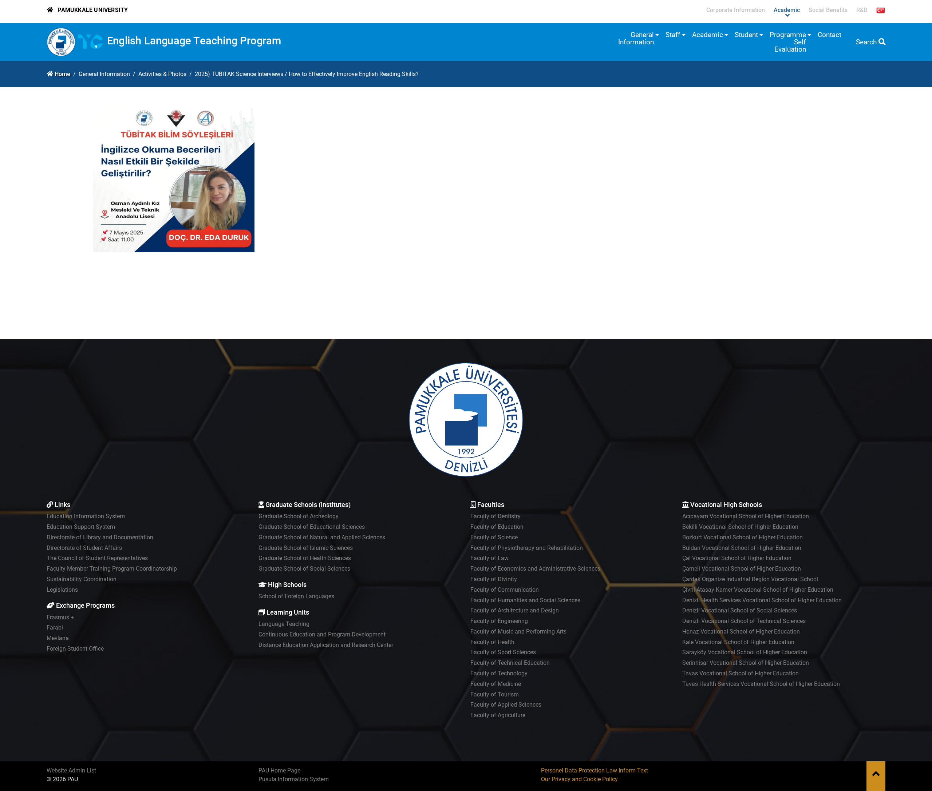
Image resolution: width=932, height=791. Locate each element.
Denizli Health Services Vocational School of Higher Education (762, 600)
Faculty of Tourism (494, 694)
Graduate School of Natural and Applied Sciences (321, 537)
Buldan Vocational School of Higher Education (741, 547)
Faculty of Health (492, 642)
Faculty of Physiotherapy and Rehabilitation (526, 547)
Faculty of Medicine (495, 683)
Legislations (62, 589)
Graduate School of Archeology (298, 516)
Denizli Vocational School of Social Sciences (739, 610)
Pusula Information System (293, 779)
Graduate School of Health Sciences (304, 558)
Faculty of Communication (504, 589)
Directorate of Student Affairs (84, 547)
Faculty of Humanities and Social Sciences (525, 600)
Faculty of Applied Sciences (505, 704)
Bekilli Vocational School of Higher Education (740, 526)
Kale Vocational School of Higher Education (738, 642)
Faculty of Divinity (493, 579)
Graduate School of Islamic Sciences (305, 547)
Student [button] (746, 35)
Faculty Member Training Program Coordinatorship (112, 568)
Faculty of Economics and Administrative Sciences (535, 568)
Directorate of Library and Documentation (100, 537)
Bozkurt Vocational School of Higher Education (742, 537)
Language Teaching (283, 623)
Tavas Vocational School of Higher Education (740, 673)
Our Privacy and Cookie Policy (579, 779)
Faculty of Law (489, 558)
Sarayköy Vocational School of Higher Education (744, 652)
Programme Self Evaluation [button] (788, 42)
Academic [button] (707, 35)
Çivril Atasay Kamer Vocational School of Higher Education (757, 589)
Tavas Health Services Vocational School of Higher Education (761, 683)
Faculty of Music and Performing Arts (518, 631)
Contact (829, 35)
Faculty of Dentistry (495, 516)
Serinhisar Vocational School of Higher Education (745, 662)
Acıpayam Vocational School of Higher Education (745, 516)
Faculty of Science (494, 537)
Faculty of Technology (499, 673)
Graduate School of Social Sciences (304, 568)
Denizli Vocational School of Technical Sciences (744, 621)
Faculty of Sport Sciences (503, 652)
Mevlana (58, 638)
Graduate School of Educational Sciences (311, 526)
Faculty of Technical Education (510, 662)
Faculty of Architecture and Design (514, 610)
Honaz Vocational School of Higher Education (741, 631)
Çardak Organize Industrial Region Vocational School (750, 579)
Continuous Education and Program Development (322, 634)
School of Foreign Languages (296, 596)
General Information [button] (636, 38)
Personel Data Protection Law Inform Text (594, 770)
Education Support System (81, 526)
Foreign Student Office (75, 648)
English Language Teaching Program (194, 41)
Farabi (55, 627)
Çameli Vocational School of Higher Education (741, 568)
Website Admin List (71, 770)
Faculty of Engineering (499, 621)
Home (62, 74)
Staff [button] (673, 35)
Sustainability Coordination (81, 579)
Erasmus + (60, 617)
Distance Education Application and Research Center (325, 645)
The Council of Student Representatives (97, 558)
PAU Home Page (279, 770)
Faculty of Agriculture (497, 715)
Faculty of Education (497, 526)
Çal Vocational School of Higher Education (736, 558)
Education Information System (86, 516)
